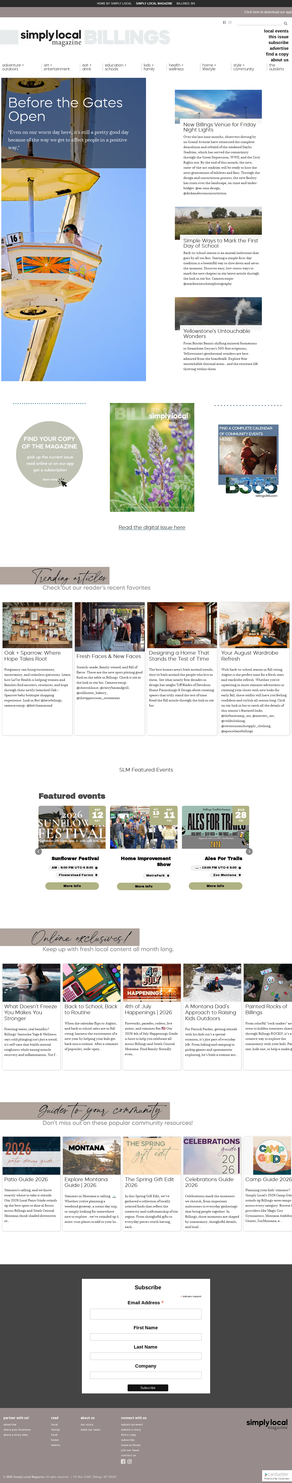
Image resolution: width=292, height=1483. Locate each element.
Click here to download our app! (170, 12)
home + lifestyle (209, 67)
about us (280, 60)
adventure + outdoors (13, 67)
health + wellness (176, 67)
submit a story (131, 1429)
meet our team (90, 1429)
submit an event (132, 1424)
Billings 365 (186, 3)
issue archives (130, 1445)
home (55, 1440)
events (55, 1445)
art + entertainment (57, 67)
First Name (146, 1327)
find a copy (277, 54)
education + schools (116, 67)
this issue (279, 36)
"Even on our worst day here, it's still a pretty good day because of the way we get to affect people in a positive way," (68, 139)
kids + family (149, 67)
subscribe (278, 42)
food (54, 1434)
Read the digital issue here (152, 527)
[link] (215, 886)
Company (145, 1366)
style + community (243, 67)
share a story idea (15, 1434)
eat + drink (87, 67)
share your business (17, 1429)
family (55, 1429)
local (54, 1424)
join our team (130, 1450)
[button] (249, 851)
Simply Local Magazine (154, 3)
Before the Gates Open (65, 109)
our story (87, 1424)
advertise (279, 48)
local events (276, 31)
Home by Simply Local (114, 3)
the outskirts (276, 67)
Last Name (145, 1347)
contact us (128, 1455)
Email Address (146, 1303)
